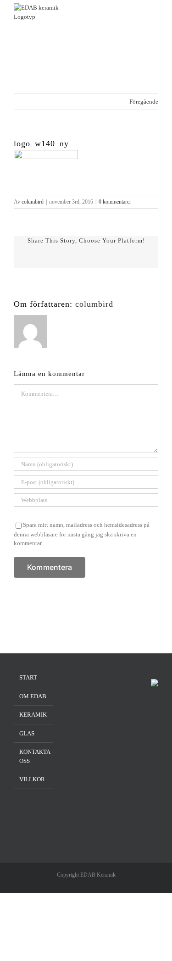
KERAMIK (33, 714)
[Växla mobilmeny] (154, 17)
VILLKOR (32, 779)
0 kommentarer (115, 202)
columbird (33, 202)
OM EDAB (32, 696)
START (28, 677)
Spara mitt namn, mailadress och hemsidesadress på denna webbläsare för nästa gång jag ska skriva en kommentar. (82, 534)
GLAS (26, 733)
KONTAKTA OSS (33, 756)
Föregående (143, 101)
